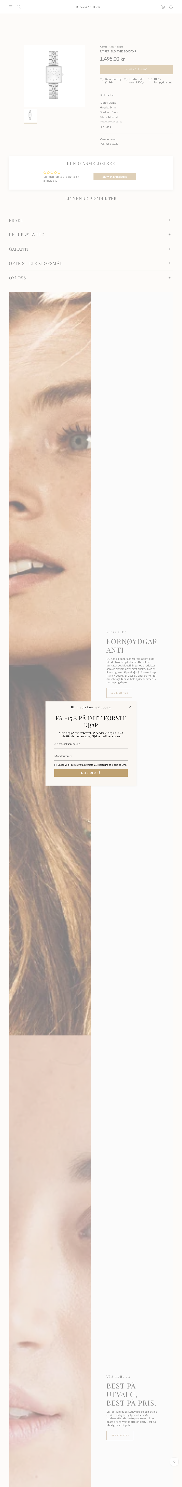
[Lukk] (130, 706)
